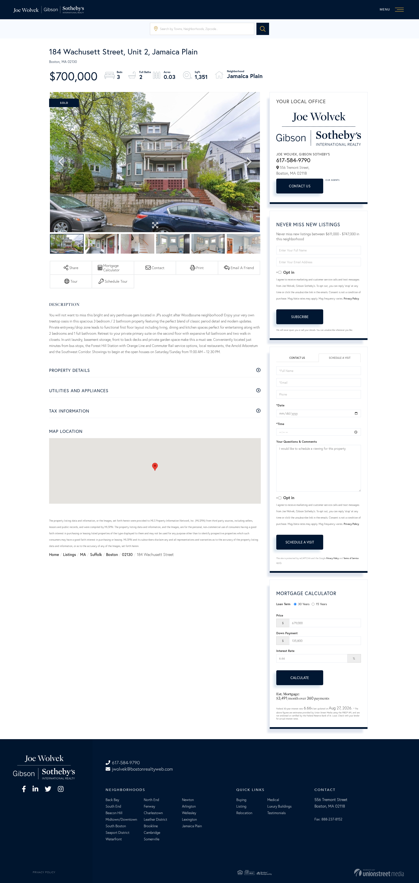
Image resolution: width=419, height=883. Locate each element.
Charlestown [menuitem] (153, 813)
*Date (280, 405)
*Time (280, 424)
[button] (262, 29)
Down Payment (287, 633)
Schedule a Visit (339, 357)
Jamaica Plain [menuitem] (192, 826)
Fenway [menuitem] (149, 806)
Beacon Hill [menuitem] (114, 813)
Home (54, 554)
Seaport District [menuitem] (117, 832)
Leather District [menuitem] (155, 819)
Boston (112, 554)
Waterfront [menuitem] (114, 839)
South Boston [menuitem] (116, 826)
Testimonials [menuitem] (276, 813)
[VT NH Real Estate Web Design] (340, 872)
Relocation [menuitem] (244, 813)
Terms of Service (351, 558)
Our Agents (332, 180)
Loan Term (283, 604)
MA (83, 554)
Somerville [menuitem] (151, 839)
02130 (127, 554)
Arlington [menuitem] (189, 806)
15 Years (321, 604)
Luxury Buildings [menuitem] (279, 806)
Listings (69, 554)
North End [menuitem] (151, 800)
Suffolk (96, 554)
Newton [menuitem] (188, 800)
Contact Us (300, 186)
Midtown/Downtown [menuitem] (121, 819)
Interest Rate (285, 651)
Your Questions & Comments (296, 442)
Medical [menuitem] (273, 800)
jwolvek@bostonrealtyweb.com (142, 769)
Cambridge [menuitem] (152, 832)
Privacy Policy (351, 298)
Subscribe (300, 316)
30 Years (303, 604)
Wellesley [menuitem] (189, 813)
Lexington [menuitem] (189, 819)
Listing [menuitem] (241, 806)
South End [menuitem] (113, 806)
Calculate (299, 677)
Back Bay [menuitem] (112, 800)
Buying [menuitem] (241, 800)
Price (279, 615)
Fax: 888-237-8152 (328, 819)
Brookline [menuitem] (151, 826)
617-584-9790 (293, 160)
